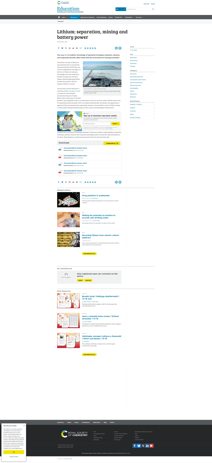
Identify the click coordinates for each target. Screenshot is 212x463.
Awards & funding (118, 437)
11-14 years (133, 50)
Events (94, 435)
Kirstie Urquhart (88, 321)
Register (146, 4)
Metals (132, 91)
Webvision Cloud (68, 458)
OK (14, 452)
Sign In (153, 4)
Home (94, 431)
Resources (61, 21)
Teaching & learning (97, 437)
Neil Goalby (95, 198)
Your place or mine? (74, 91)
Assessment (134, 60)
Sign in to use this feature (113, 44)
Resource (84, 293)
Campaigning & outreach (99, 433)
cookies (128, 453)
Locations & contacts (119, 435)
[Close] (24, 426)
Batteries (133, 97)
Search (153, 9)
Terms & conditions (139, 439)
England (132, 108)
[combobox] (140, 9)
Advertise (137, 437)
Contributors (86, 422)
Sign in (80, 280)
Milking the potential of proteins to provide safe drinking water (98, 216)
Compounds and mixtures (138, 80)
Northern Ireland (135, 118)
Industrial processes (136, 82)
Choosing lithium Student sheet (75, 148)
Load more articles (89, 253)
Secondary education (136, 77)
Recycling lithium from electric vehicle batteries (100, 236)
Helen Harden (87, 301)
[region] (13, 442)
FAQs (105, 422)
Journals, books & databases (120, 433)
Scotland (132, 111)
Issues (76, 422)
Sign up (115, 123)
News (83, 192)
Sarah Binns (86, 341)
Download (133, 63)
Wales (132, 114)
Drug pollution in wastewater (96, 195)
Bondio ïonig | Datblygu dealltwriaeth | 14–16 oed (100, 297)
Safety (112, 422)
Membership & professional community (143, 431)
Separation (133, 94)
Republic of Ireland (136, 104)
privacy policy (109, 128)
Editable (132, 66)
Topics (69, 422)
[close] (121, 44)
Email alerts (96, 422)
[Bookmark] (119, 48)
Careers (136, 435)
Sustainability (134, 88)
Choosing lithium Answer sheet (75, 163)
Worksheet (133, 58)
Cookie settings (13, 456)
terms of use (109, 127)
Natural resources (135, 85)
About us (116, 431)
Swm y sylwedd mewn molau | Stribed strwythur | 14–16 (100, 317)
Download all (111, 143)
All (117, 9)
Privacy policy (117, 439)
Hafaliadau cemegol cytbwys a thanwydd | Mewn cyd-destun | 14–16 (101, 337)
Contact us (60, 422)
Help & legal (96, 439)
